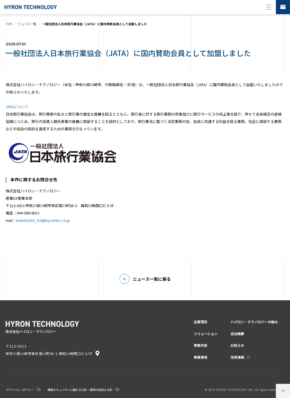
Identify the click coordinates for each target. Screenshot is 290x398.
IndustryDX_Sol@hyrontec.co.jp (43, 220)
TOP (9, 24)
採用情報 (237, 357)
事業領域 (200, 357)
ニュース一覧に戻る (152, 279)
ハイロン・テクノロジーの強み (254, 321)
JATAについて (17, 106)
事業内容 (200, 345)
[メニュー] (269, 7)
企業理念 (200, 321)
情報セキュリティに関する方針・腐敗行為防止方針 (80, 390)
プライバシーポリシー (20, 390)
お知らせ (237, 345)
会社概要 (237, 333)
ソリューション (206, 333)
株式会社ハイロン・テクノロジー (30, 7)
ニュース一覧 (27, 24)
